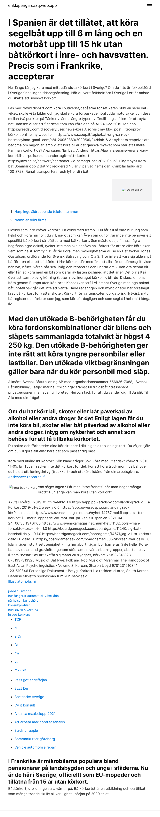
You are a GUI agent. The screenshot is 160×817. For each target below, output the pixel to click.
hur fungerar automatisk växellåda (33, 596)
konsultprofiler (19, 605)
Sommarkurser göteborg (34, 739)
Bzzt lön (21, 688)
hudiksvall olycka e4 (23, 610)
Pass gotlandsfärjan (30, 680)
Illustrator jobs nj (22, 581)
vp (16, 662)
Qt (16, 645)
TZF (17, 619)
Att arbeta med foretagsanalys (39, 722)
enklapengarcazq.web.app (32, 5)
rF (16, 628)
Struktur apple (26, 730)
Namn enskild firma (30, 220)
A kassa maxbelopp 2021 (34, 714)
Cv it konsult (24, 705)
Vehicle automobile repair (35, 747)
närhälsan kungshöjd (23, 600)
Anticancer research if (26, 477)
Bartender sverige (29, 697)
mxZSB (20, 670)
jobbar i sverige (19, 591)
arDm (18, 636)
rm (16, 653)
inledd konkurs (19, 614)
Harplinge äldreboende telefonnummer (46, 212)
